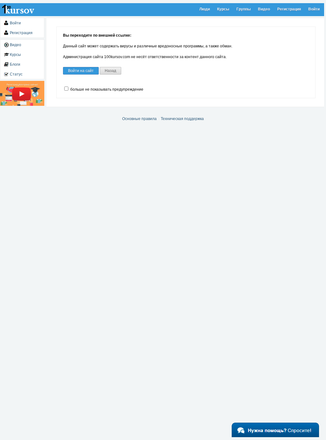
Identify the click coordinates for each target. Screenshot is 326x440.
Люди (204, 9)
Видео (264, 9)
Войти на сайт (81, 71)
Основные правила (139, 119)
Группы (243, 9)
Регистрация (289, 9)
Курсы (223, 9)
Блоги (15, 64)
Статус (16, 74)
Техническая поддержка (182, 119)
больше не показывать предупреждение (106, 89)
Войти (314, 9)
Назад (110, 71)
